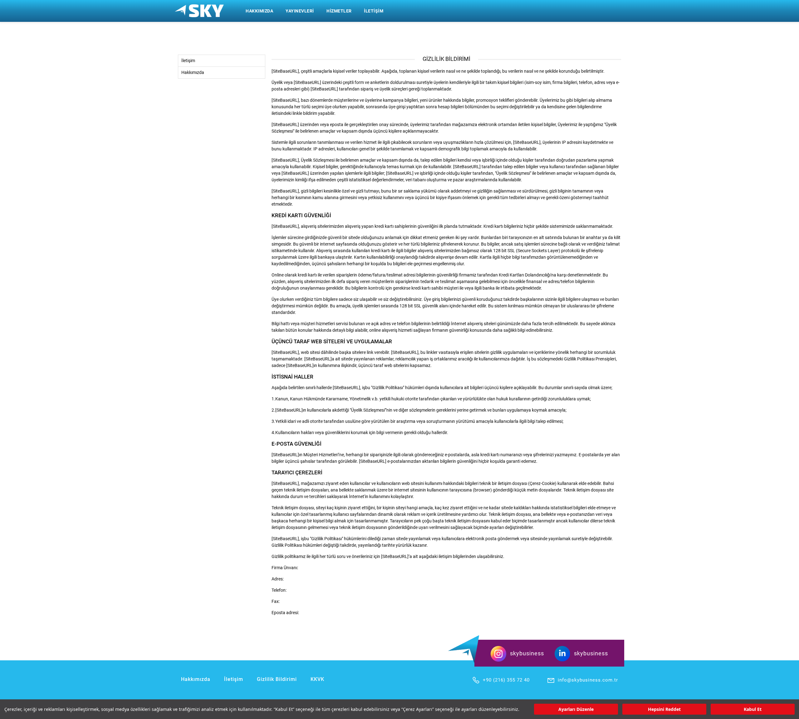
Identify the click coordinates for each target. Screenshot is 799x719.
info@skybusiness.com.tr (588, 680)
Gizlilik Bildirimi (277, 679)
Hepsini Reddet (664, 709)
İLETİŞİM (373, 10)
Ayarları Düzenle (576, 709)
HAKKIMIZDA (259, 10)
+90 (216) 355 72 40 (506, 680)
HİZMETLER (339, 10)
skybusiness (527, 653)
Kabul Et (753, 709)
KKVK (317, 679)
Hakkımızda (192, 72)
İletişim (188, 60)
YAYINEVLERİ (300, 10)
